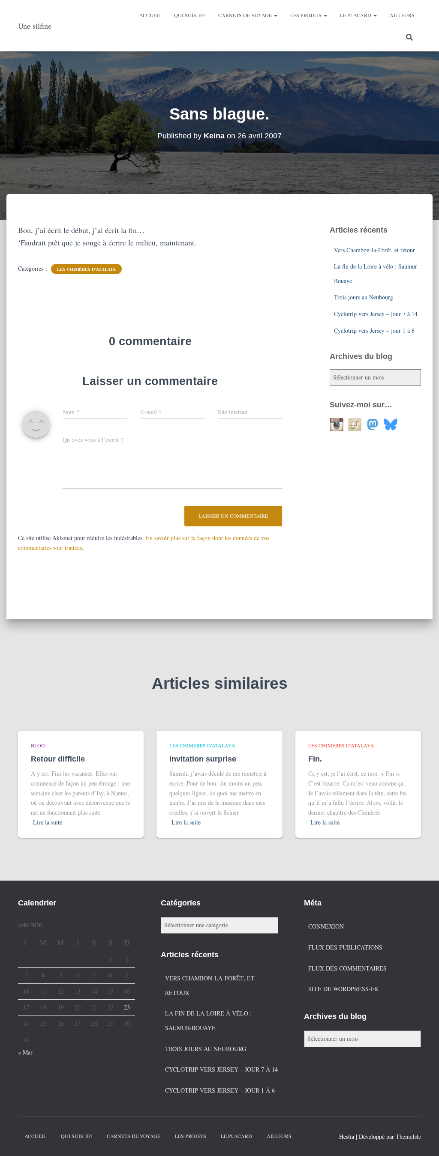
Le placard (356, 15)
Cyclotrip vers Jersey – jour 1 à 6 (374, 330)
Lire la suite (47, 822)
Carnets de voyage (245, 15)
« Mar (25, 1052)
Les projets (306, 15)
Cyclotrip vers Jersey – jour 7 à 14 (376, 314)
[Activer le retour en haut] (422, 1139)
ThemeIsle (408, 1136)
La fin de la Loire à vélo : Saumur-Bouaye (208, 1020)
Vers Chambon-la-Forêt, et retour (374, 250)
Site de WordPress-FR (343, 989)
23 (127, 1007)
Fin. (315, 759)
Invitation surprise (202, 759)
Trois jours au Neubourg (363, 297)
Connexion (326, 926)
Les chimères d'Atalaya (86, 269)
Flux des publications (345, 947)
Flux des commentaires (347, 968)
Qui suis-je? (189, 15)
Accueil (150, 15)
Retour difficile (58, 759)
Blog (38, 745)
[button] (275, 15)
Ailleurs (402, 15)
